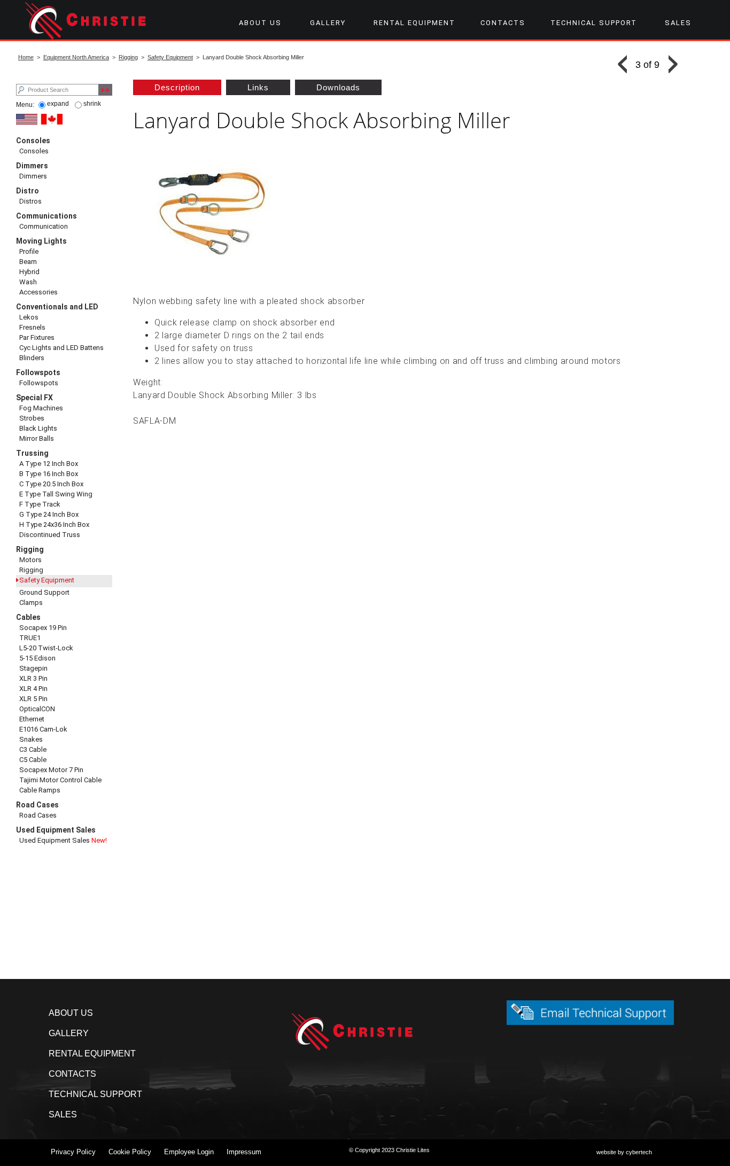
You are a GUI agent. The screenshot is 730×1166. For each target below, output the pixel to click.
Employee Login (189, 1152)
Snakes (31, 739)
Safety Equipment (170, 57)
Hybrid (29, 272)
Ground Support (44, 592)
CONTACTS (502, 23)
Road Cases (37, 804)
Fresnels (32, 327)
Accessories (38, 292)
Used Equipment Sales (56, 830)
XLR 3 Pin (33, 678)
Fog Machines (41, 408)
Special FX (34, 397)
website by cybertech (624, 1152)
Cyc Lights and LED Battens (61, 348)
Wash (28, 282)
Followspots (38, 372)
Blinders (31, 358)
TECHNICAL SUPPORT (593, 23)
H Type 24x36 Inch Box (54, 524)
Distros (30, 201)
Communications (46, 216)
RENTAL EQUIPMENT (414, 23)
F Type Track (39, 504)
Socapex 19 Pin (43, 628)
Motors (30, 560)
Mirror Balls (36, 438)
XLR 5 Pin (33, 699)
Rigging (128, 57)
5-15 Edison (37, 658)
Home (26, 57)
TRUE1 (30, 638)
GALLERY (328, 23)
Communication (43, 226)
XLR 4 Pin (33, 689)
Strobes (31, 418)
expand (58, 103)
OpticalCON (37, 709)
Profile (28, 251)
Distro (27, 190)
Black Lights (38, 428)
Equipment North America (76, 57)
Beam (28, 262)
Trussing (32, 453)
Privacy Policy (73, 1152)
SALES (678, 23)
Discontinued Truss (49, 535)
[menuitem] (260, 23)
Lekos (28, 317)
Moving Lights (41, 241)
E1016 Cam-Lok (43, 729)
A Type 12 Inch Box (48, 464)
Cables (28, 617)
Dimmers (32, 165)
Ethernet (31, 719)
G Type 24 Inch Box (49, 514)
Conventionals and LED (57, 306)
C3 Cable (32, 749)
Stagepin (33, 668)
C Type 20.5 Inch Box (51, 484)
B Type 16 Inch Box (48, 474)
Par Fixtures (37, 337)
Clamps (31, 602)
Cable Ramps (39, 790)
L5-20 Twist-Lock (46, 648)
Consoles (33, 140)
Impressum (244, 1152)
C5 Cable (32, 760)
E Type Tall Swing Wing (55, 494)
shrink (92, 103)
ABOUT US (260, 23)
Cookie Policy (129, 1152)
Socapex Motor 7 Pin (51, 770)
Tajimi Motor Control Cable (60, 780)
